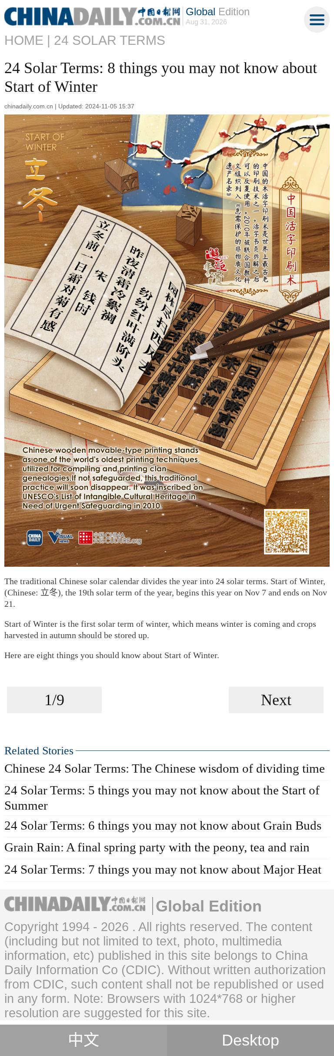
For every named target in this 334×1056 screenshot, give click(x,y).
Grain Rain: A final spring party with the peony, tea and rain (157, 847)
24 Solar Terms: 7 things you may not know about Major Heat (162, 869)
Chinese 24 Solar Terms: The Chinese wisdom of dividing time (164, 768)
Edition (218, 11)
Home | (27, 40)
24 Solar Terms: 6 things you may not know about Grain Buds (162, 825)
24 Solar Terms (109, 40)
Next (276, 700)
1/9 (54, 700)
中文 (83, 1040)
